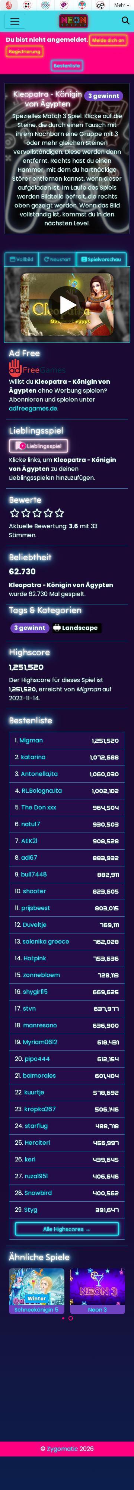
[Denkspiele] (63, 5)
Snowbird (38, 1193)
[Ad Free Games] (8, 5)
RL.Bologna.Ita (42, 790)
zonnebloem (41, 975)
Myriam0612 (40, 1042)
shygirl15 (35, 991)
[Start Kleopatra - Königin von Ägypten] (67, 304)
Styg (30, 1209)
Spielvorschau (104, 259)
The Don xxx (38, 807)
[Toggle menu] (14, 21)
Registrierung (24, 51)
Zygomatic (62, 1449)
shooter (34, 891)
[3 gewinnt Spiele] (45, 5)
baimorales (39, 1075)
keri (30, 1159)
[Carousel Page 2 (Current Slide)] (70, 1318)
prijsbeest (35, 908)
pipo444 (37, 1059)
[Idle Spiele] (100, 5)
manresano (40, 1025)
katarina (33, 757)
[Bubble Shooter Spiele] (82, 5)
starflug (36, 1126)
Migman (31, 740)
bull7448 (34, 874)
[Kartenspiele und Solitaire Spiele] (27, 5)
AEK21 (29, 841)
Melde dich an (108, 40)
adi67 (29, 857)
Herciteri (37, 1142)
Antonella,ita (39, 774)
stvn (29, 1008)
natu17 (30, 824)
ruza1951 (36, 1176)
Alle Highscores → (67, 1229)
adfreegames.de (33, 408)
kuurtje (34, 1092)
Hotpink (34, 958)
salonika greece (46, 941)
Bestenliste (67, 65)
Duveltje (35, 924)
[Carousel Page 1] (63, 1318)
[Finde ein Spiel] (126, 21)
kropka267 (40, 1109)
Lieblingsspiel (43, 446)
